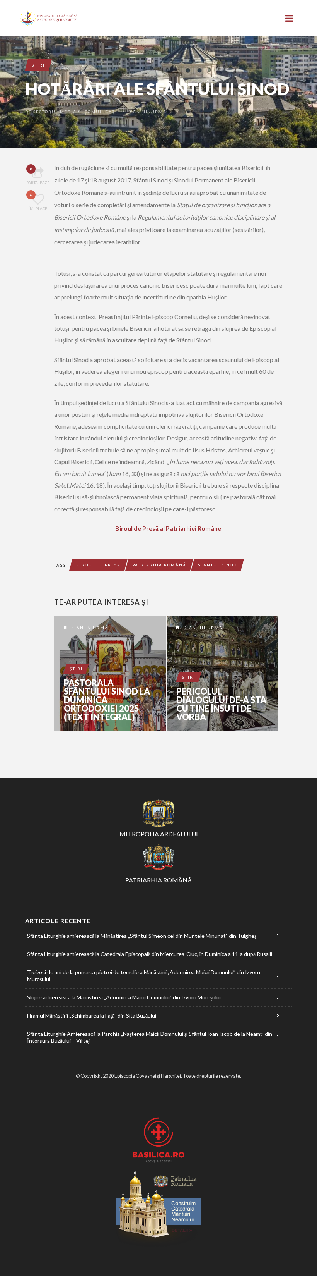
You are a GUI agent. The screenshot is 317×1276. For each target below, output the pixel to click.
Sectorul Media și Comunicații (76, 111)
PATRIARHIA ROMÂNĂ (158, 880)
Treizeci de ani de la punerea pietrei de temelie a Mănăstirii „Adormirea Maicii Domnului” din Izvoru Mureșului (143, 975)
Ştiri (38, 65)
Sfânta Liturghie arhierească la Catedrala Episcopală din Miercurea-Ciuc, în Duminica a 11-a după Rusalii (149, 954)
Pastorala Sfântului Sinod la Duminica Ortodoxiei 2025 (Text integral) (107, 700)
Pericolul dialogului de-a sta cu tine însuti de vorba (221, 704)
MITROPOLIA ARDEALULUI (158, 833)
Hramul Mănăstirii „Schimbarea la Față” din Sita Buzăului (91, 1015)
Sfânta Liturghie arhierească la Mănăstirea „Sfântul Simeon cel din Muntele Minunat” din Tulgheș (141, 935)
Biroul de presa (98, 564)
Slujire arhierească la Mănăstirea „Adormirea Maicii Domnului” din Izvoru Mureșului (124, 997)
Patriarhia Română (159, 564)
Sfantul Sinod (217, 564)
